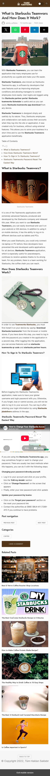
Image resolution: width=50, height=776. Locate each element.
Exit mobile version (25, 772)
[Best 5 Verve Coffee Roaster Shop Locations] (25, 569)
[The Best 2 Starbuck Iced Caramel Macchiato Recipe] (25, 699)
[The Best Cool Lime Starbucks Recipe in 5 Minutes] (25, 602)
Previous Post (9, 523)
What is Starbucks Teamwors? (17, 149)
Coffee (6, 536)
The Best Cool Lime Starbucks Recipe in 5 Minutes (23, 618)
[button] (6, 30)
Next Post (42, 523)
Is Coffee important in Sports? (14, 747)
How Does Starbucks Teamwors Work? (21, 153)
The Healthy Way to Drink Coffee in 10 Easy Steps (22, 682)
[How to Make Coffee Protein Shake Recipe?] (25, 634)
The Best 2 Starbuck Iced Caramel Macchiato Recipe (24, 715)
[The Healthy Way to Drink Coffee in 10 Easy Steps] (25, 666)
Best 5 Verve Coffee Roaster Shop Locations (20, 585)
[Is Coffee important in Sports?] (25, 731)
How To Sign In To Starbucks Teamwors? (22, 156)
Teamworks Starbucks (25, 324)
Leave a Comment (16, 544)
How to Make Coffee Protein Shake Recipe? (20, 650)
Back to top (25, 756)
